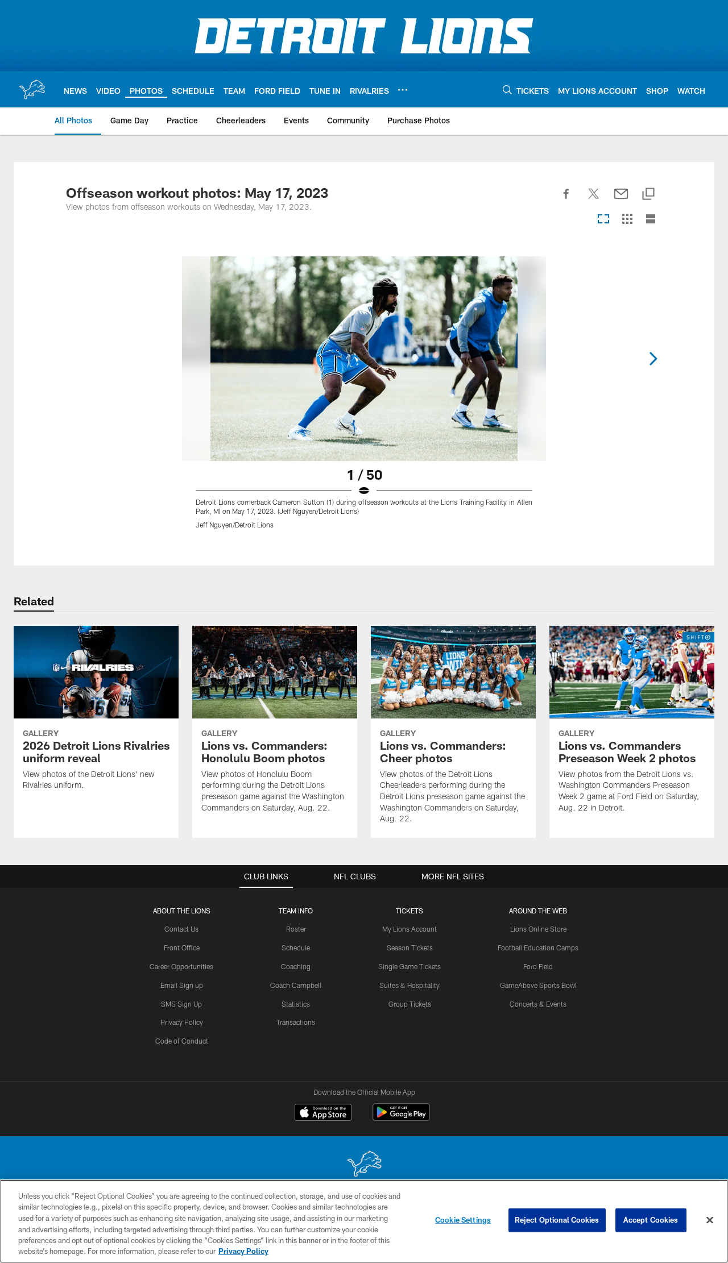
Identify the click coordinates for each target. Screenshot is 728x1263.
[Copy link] (648, 195)
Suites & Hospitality (409, 985)
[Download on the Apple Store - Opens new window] (323, 1113)
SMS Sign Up (181, 1004)
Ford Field (538, 966)
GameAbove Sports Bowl (538, 985)
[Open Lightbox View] (364, 399)
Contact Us (181, 929)
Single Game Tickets (409, 966)
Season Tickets (410, 948)
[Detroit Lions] (364, 1165)
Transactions (295, 1022)
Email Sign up (181, 985)
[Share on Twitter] (594, 200)
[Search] (507, 89)
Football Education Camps (538, 948)
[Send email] (621, 200)
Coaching (296, 966)
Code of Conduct (181, 1041)
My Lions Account (409, 929)
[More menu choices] (402, 89)
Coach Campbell (295, 985)
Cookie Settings (463, 1219)
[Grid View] (627, 219)
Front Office (182, 948)
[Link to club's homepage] (32, 89)
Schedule (296, 948)
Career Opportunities (181, 966)
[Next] (653, 358)
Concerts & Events (538, 1004)
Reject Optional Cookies (557, 1219)
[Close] (709, 1220)
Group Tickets (409, 1004)
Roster (296, 929)
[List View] (650, 219)
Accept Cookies (651, 1219)
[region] (364, 1221)
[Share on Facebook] (566, 200)
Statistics (296, 1004)
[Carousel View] (603, 219)
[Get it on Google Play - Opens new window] (401, 1118)
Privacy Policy (181, 1022)
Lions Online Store (538, 929)
